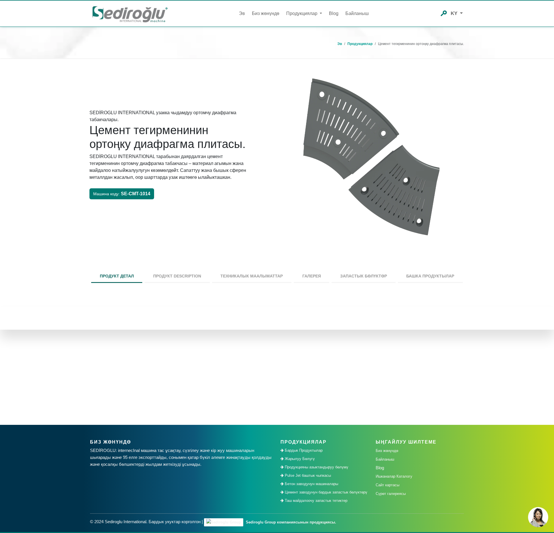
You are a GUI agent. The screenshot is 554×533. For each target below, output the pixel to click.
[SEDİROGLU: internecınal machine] (130, 13)
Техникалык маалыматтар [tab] (251, 276)
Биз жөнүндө (265, 13)
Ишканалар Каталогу (394, 476)
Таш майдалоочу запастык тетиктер (315, 500)
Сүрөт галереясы (391, 493)
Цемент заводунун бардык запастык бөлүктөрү (325, 492)
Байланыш (357, 13)
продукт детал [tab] (117, 276)
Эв (242, 13)
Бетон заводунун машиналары (311, 484)
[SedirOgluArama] (444, 12)
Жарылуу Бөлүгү (299, 459)
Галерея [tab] (311, 276)
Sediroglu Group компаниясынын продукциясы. (290, 522)
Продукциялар (360, 44)
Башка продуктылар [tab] (430, 276)
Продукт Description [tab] (177, 276)
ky (455, 13)
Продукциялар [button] (302, 13)
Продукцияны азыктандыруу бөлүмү (316, 467)
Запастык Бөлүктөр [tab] (363, 276)
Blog (333, 13)
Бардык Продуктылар (303, 450)
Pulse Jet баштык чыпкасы (307, 475)
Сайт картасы (387, 485)
